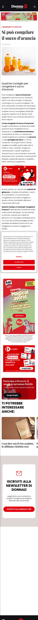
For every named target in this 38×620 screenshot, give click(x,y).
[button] (3, 7)
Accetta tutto (19, 262)
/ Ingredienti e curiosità (12, 27)
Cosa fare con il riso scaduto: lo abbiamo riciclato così (18, 445)
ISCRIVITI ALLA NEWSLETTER (19, 509)
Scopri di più (12, 395)
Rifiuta (19, 268)
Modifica (19, 257)
